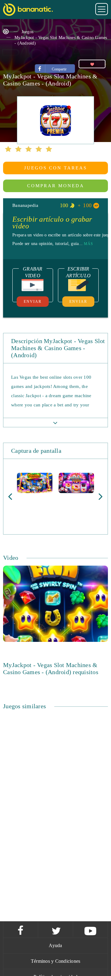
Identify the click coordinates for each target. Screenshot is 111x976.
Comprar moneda (55, 185)
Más (88, 244)
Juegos (28, 32)
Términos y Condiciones (55, 961)
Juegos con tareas (55, 167)
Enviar (33, 301)
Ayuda (55, 945)
